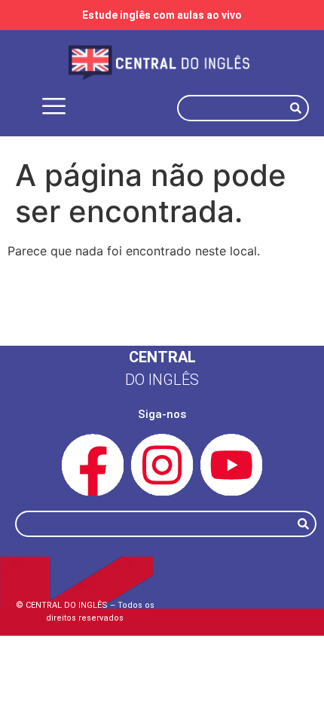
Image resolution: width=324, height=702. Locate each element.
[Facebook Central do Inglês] (93, 465)
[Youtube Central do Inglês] (231, 465)
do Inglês (162, 380)
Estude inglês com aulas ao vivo (162, 15)
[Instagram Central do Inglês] (162, 465)
